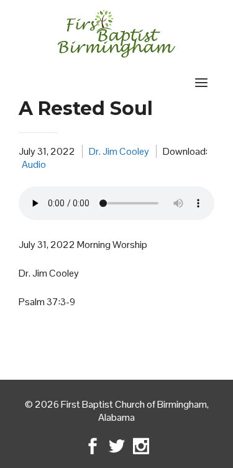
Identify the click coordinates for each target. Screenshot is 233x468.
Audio (34, 164)
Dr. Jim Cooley (119, 151)
